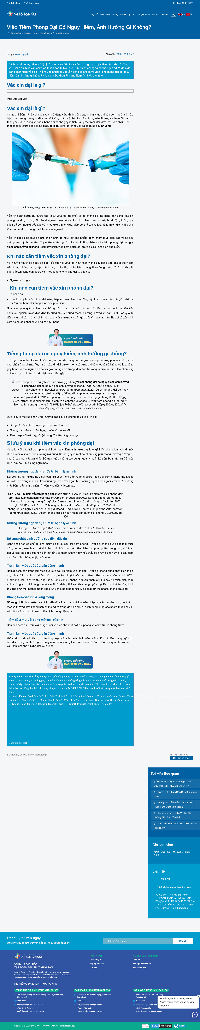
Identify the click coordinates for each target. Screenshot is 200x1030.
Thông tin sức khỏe (142, 964)
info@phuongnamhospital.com (175, 887)
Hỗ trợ (155, 14)
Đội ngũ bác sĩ (97, 964)
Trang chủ (93, 14)
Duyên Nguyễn (22, 54)
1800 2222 (187, 3)
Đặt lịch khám (13, 3)
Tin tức (93, 968)
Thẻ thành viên (31, 3)
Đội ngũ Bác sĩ (119, 14)
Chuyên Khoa (143, 14)
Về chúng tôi (96, 959)
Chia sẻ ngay (183, 758)
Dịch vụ (131, 14)
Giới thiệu (105, 14)
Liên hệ (164, 14)
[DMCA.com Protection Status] (162, 1026)
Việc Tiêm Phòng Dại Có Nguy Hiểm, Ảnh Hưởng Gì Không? (80, 27)
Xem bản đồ (22, 997)
